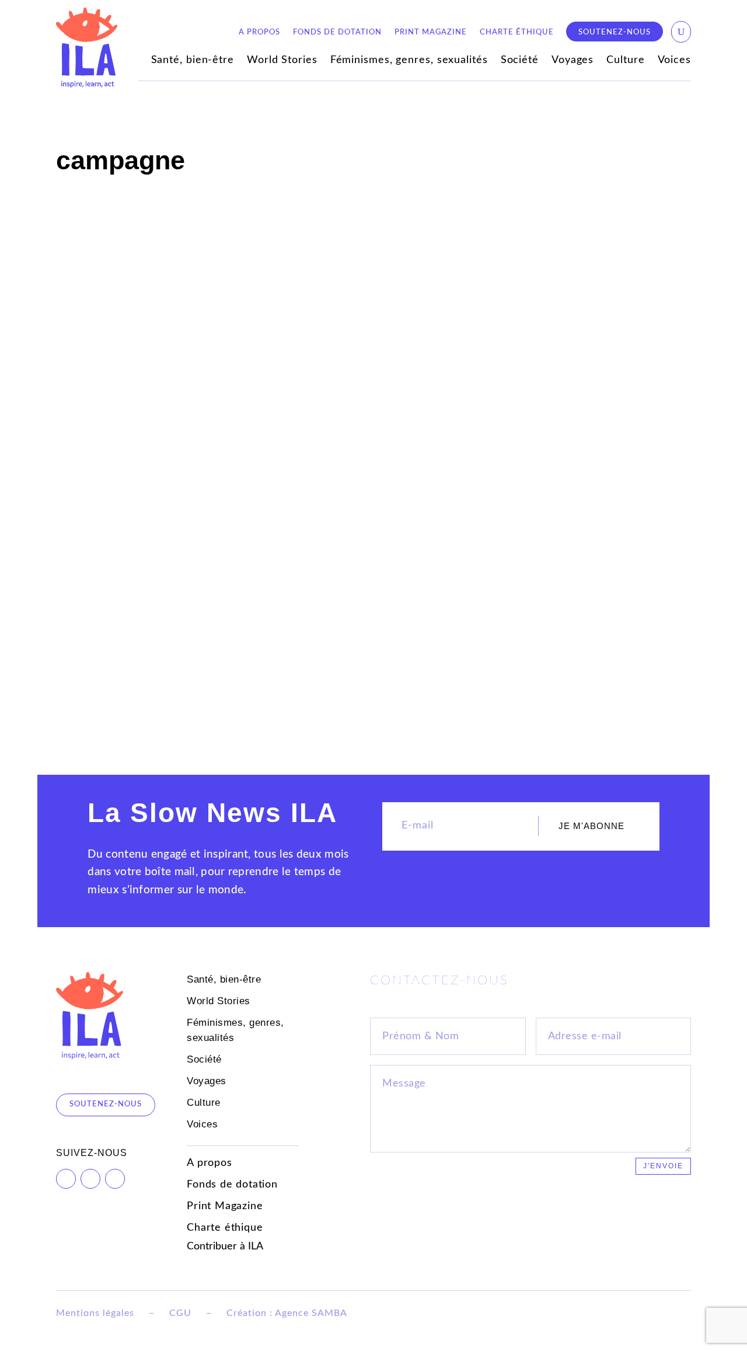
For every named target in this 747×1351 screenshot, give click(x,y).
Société (520, 60)
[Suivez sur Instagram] (115, 1179)
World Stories (282, 60)
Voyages (572, 60)
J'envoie (663, 1166)
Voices (674, 60)
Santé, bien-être (192, 60)
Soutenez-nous (614, 32)
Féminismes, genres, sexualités (409, 60)
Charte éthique (517, 32)
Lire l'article (90, 681)
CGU (180, 1313)
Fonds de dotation (337, 32)
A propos (259, 32)
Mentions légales (95, 1313)
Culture (625, 60)
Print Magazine (431, 32)
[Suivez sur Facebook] (66, 1179)
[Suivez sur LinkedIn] (90, 1179)
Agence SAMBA (311, 1313)
